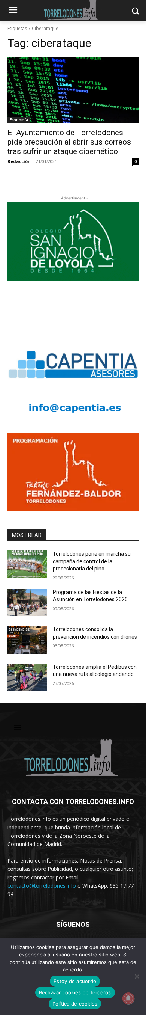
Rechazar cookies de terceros (75, 992)
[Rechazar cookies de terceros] (136, 976)
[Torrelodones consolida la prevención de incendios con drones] (27, 640)
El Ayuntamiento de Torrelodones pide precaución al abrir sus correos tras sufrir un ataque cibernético (69, 142)
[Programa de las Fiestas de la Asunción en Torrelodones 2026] (27, 603)
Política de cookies (75, 1004)
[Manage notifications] (128, 998)
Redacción (19, 161)
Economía (19, 119)
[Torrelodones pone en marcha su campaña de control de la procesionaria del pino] (27, 564)
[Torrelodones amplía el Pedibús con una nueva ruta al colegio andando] (27, 677)
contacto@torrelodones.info (41, 885)
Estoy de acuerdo (75, 981)
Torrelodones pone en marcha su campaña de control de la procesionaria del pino (92, 561)
